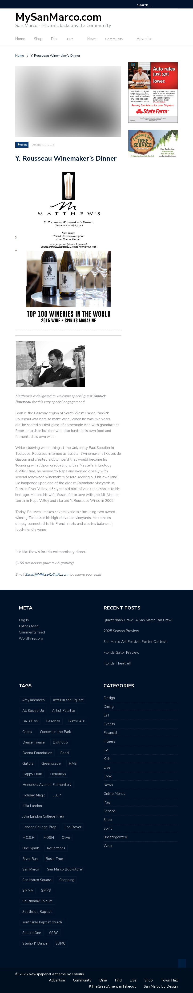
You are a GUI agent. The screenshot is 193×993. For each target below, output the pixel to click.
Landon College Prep (39, 827)
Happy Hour (32, 774)
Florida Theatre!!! (117, 663)
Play (107, 802)
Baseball (53, 721)
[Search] (174, 5)
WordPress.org (31, 638)
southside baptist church (42, 922)
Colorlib (78, 974)
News (91, 38)
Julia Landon (32, 805)
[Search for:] (152, 5)
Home (20, 38)
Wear (108, 845)
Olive (66, 837)
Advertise (144, 38)
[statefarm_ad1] (153, 92)
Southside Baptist (37, 911)
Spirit (108, 828)
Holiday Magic (33, 795)
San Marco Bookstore (64, 869)
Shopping (66, 880)
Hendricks (58, 774)
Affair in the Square (68, 700)
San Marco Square (36, 880)
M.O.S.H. (28, 837)
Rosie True (54, 858)
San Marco (30, 869)
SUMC (60, 943)
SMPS (46, 890)
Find (118, 980)
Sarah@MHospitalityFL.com (46, 574)
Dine (54, 38)
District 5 (60, 742)
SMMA (27, 890)
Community (114, 39)
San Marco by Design (161, 986)
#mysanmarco (33, 700)
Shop (38, 38)
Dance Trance (33, 742)
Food (64, 753)
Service (109, 811)
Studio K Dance (35, 943)
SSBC (53, 932)
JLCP (57, 795)
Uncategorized (115, 837)
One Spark (30, 848)
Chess (27, 731)
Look (108, 776)
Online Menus (114, 793)
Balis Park (30, 721)
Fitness (109, 741)
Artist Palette (63, 710)
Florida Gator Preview (121, 652)
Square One (31, 932)
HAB (73, 763)
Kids (107, 758)
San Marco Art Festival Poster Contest (135, 641)
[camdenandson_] (153, 143)
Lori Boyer (72, 827)
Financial (110, 732)
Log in (24, 620)
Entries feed (29, 626)
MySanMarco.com (58, 17)
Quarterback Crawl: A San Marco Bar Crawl (138, 620)
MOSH (48, 837)
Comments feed (32, 632)
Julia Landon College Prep (43, 816)
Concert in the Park (55, 731)
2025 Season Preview (121, 631)
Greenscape (51, 763)
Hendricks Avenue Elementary (46, 784)
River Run (30, 858)
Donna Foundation (37, 753)
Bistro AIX (76, 721)
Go (106, 750)
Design (109, 698)
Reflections (56, 848)
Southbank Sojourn (37, 901)
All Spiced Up (33, 710)
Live (70, 39)
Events (22, 145)
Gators (27, 763)
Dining (109, 706)
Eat (106, 715)
